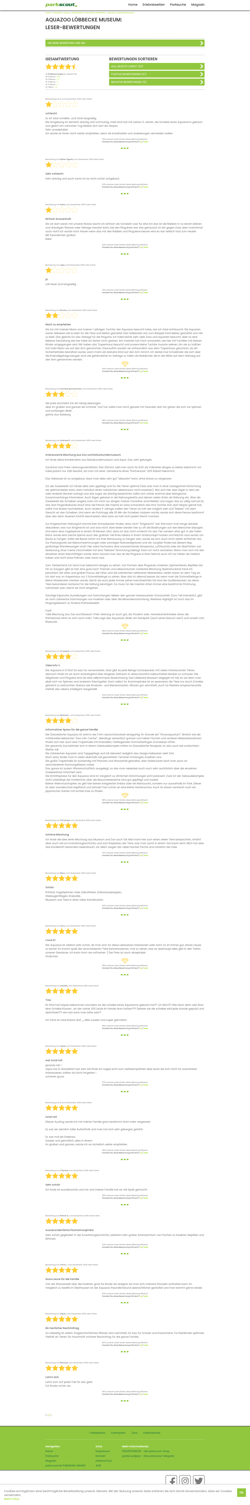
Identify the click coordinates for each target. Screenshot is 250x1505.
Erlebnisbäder (151, 1433)
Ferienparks (118, 1433)
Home (132, 4)
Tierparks (57, 12)
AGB (98, 1465)
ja (141, 141)
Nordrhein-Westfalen (96, 12)
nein (146, 141)
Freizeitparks (97, 1433)
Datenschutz (104, 1461)
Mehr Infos (11, 1499)
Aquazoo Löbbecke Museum (121, 12)
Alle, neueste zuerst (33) (127, 66)
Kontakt (100, 1456)
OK (241, 1493)
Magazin (198, 4)
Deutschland (78, 12)
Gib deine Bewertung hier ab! (66, 43)
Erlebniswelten (154, 4)
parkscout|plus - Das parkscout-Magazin (148, 1456)
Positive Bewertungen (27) (129, 74)
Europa (67, 12)
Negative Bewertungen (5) (129, 82)
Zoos (135, 1433)
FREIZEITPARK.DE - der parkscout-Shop (145, 1451)
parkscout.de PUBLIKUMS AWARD (65, 1465)
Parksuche (178, 4)
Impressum (103, 1451)
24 (59, 76)
